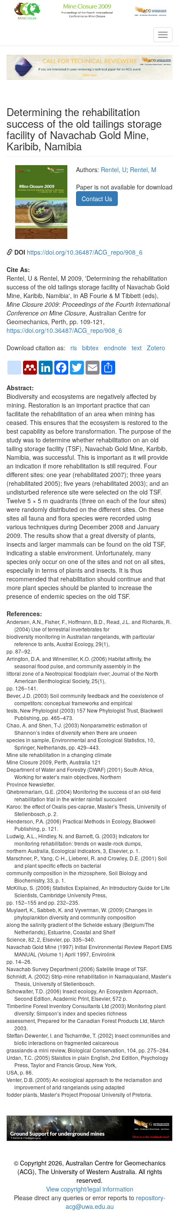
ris (73, 347)
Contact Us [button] (97, 198)
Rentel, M (143, 169)
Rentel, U (113, 169)
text (137, 347)
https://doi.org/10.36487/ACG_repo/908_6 (85, 252)
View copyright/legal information (89, 1189)
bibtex (90, 347)
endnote (115, 347)
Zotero (156, 347)
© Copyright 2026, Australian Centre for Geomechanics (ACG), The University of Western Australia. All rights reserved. (90, 1171)
